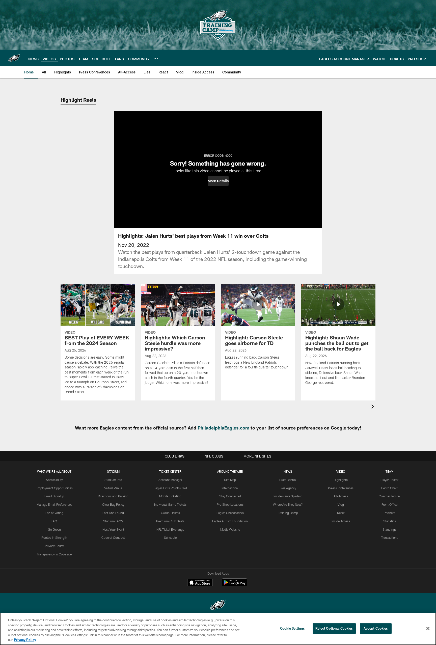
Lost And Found (113, 513)
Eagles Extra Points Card (170, 488)
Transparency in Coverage (54, 554)
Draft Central (287, 479)
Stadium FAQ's (113, 521)
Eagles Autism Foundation (230, 521)
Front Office (389, 504)
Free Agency (288, 488)
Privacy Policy (54, 546)
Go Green (54, 529)
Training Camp (288, 513)
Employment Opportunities (54, 488)
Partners (389, 513)
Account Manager (170, 479)
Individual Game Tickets (170, 504)
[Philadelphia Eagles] (218, 605)
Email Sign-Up (54, 496)
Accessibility (54, 479)
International (230, 488)
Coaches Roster (389, 496)
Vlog (341, 504)
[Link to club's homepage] (14, 58)
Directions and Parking (113, 496)
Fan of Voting (54, 513)
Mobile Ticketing (170, 496)
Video (340, 471)
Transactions (389, 537)
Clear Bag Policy (113, 504)
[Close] (427, 628)
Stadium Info (113, 479)
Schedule (170, 537)
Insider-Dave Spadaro (288, 496)
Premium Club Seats (170, 521)
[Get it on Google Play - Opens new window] (234, 585)
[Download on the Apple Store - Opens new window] (199, 583)
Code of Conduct (113, 537)
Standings (389, 529)
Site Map (230, 479)
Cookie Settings (292, 628)
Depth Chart (389, 488)
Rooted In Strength (54, 537)
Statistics (389, 521)
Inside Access (341, 521)
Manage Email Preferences (54, 504)
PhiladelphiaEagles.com (223, 428)
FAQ (54, 521)
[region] (218, 629)
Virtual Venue (113, 488)
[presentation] (373, 407)
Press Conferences (340, 488)
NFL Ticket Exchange (170, 529)
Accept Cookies (376, 628)
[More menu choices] (156, 59)
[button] (218, 181)
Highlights (341, 479)
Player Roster (389, 479)
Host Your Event (113, 529)
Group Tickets (170, 513)
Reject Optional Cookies (334, 628)
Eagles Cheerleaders (230, 513)
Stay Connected (230, 496)
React (341, 513)
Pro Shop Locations (230, 504)
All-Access (341, 496)
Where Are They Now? (288, 504)
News (288, 471)
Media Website (230, 529)
